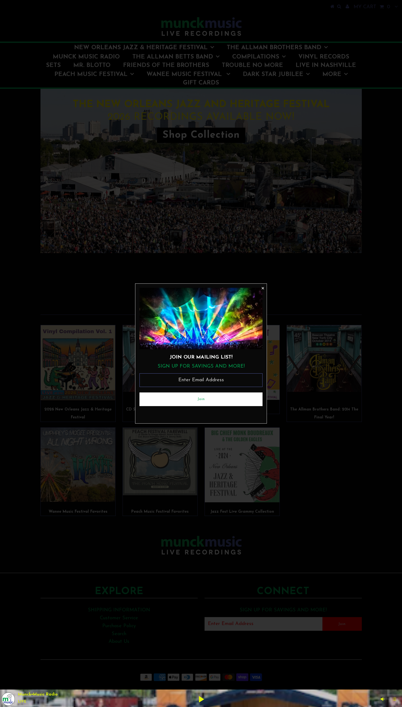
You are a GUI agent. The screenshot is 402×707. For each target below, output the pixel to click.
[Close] (262, 288)
